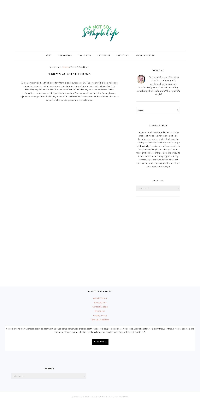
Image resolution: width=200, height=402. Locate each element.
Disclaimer (100, 311)
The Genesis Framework (116, 396)
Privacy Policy (100, 315)
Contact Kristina (100, 307)
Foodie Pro (96, 396)
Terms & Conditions (100, 319)
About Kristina (100, 298)
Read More (100, 342)
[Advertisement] (100, 6)
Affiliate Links (100, 302)
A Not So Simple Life (100, 31)
